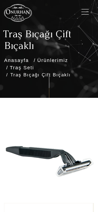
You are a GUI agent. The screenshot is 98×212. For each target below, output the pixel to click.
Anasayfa (16, 60)
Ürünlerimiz (52, 60)
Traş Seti (22, 67)
